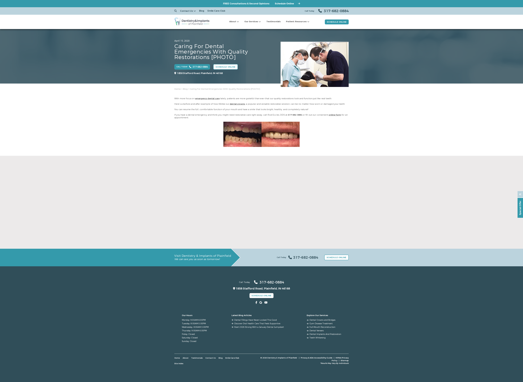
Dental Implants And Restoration (325, 334)
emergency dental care (207, 98)
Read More (179, 240)
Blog (201, 10)
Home (177, 89)
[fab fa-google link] (260, 302)
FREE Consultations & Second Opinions (246, 3)
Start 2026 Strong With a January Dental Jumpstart (318, 234)
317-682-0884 (295, 115)
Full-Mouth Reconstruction (322, 327)
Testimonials (273, 21)
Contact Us (186, 11)
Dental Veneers (316, 330)
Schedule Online (284, 3)
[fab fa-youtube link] (265, 302)
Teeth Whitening (317, 337)
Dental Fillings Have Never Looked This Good (198, 234)
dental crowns (237, 104)
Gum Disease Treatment (321, 323)
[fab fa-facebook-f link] (256, 302)
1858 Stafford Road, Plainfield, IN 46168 (200, 73)
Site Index (178, 363)
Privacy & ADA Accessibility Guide (316, 358)
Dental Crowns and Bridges (322, 320)
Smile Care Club (216, 10)
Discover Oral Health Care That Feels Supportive (257, 234)
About (232, 21)
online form (335, 115)
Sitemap (345, 360)
